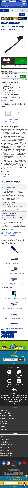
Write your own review (8, 235)
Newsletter (4, 421)
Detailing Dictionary (7, 418)
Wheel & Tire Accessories (9, 332)
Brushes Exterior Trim (7, 337)
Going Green (4, 442)
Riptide (5, 177)
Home (4, 4)
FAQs (9, 375)
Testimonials (4, 439)
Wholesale (4, 410)
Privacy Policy (5, 447)
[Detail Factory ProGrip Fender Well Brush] (14, 32)
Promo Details (5, 450)
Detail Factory (14, 22)
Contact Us (19, 384)
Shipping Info (19, 376)
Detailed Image (14, 1)
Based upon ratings (7, 100)
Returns (14, 393)
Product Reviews (6, 424)
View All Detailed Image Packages (10, 122)
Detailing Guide (5, 416)
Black (4, 176)
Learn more (14, 486)
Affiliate (2, 427)
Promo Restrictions (7, 453)
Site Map (3, 429)
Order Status (9, 385)
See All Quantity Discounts (20, 79)
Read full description (9, 91)
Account (17, 4)
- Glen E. (14, 404)
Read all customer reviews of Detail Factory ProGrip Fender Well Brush (13, 232)
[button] (24, 485)
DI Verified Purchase (9, 187)
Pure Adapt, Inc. (6, 456)
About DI (3, 436)
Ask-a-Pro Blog (5, 413)
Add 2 (23, 76)
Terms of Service (6, 445)
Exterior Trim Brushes (7, 334)
